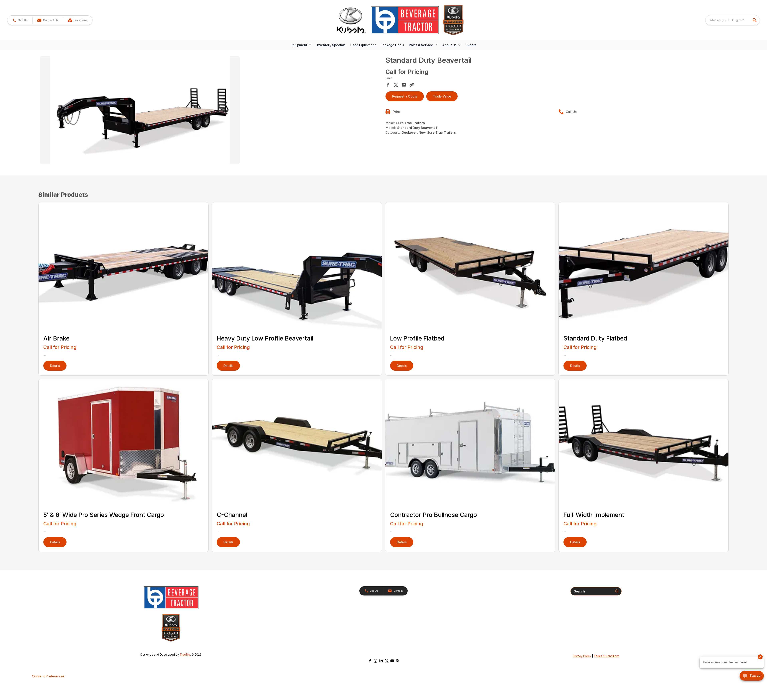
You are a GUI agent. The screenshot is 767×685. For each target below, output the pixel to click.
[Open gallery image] (140, 110)
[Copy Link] (411, 85)
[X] (387, 660)
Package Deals (392, 45)
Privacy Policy (582, 656)
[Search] (616, 591)
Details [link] (55, 366)
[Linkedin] (381, 660)
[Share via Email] (403, 85)
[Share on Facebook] (387, 85)
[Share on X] (395, 85)
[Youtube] (392, 660)
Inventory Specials (331, 45)
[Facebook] (370, 660)
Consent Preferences (48, 676)
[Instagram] (376, 660)
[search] (755, 20)
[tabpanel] (211, 110)
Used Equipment (363, 45)
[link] (77, 20)
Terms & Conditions (606, 656)
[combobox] (732, 20)
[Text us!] (751, 676)
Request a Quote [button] (404, 96)
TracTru (185, 654)
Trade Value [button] (442, 96)
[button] (19, 20)
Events (471, 45)
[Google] (397, 660)
